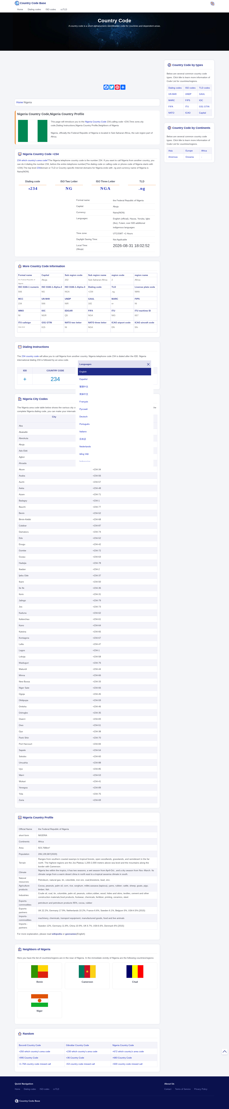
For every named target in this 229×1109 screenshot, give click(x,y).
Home (20, 9)
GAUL (91, 299)
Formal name (25, 275)
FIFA (90, 310)
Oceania (190, 157)
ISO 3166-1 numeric (28, 287)
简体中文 (83, 394)
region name (141, 275)
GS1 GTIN (47, 322)
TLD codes (204, 88)
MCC (20, 299)
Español (83, 379)
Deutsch (83, 416)
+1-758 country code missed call (35, 1064)
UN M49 (46, 299)
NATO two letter (73, 322)
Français (83, 401)
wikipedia (57, 934)
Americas (173, 157)
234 (39, 168)
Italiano (83, 431)
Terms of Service (183, 1089)
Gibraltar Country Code (77, 1045)
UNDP (68, 299)
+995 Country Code (28, 1057)
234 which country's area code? (32, 160)
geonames (70, 934)
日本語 (82, 439)
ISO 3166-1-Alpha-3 (75, 287)
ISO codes (51, 9)
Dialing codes (34, 9)
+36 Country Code (75, 1057)
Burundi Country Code (30, 1045)
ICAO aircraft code (144, 322)
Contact (167, 1089)
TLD (114, 287)
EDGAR (69, 310)
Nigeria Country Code (96, 121)
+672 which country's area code (128, 1051)
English (83, 371)
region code (118, 275)
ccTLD (64, 9)
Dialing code (95, 287)
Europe (189, 150)
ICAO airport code (121, 322)
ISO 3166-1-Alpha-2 (52, 287)
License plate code (145, 287)
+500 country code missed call (127, 1064)
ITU (113, 310)
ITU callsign (24, 322)
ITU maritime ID (143, 310)
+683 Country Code (122, 1057)
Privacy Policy (200, 1089)
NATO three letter (97, 322)
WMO (21, 310)
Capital (45, 275)
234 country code (30, 356)
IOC (43, 310)
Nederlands (85, 446)
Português (84, 424)
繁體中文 (83, 386)
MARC (115, 299)
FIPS (137, 299)
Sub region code (73, 275)
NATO (171, 113)
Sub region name (97, 275)
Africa (204, 150)
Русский (83, 409)
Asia (170, 150)
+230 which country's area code (81, 1051)
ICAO (188, 113)
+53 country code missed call (80, 1064)
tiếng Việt (84, 454)
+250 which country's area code (34, 1051)
